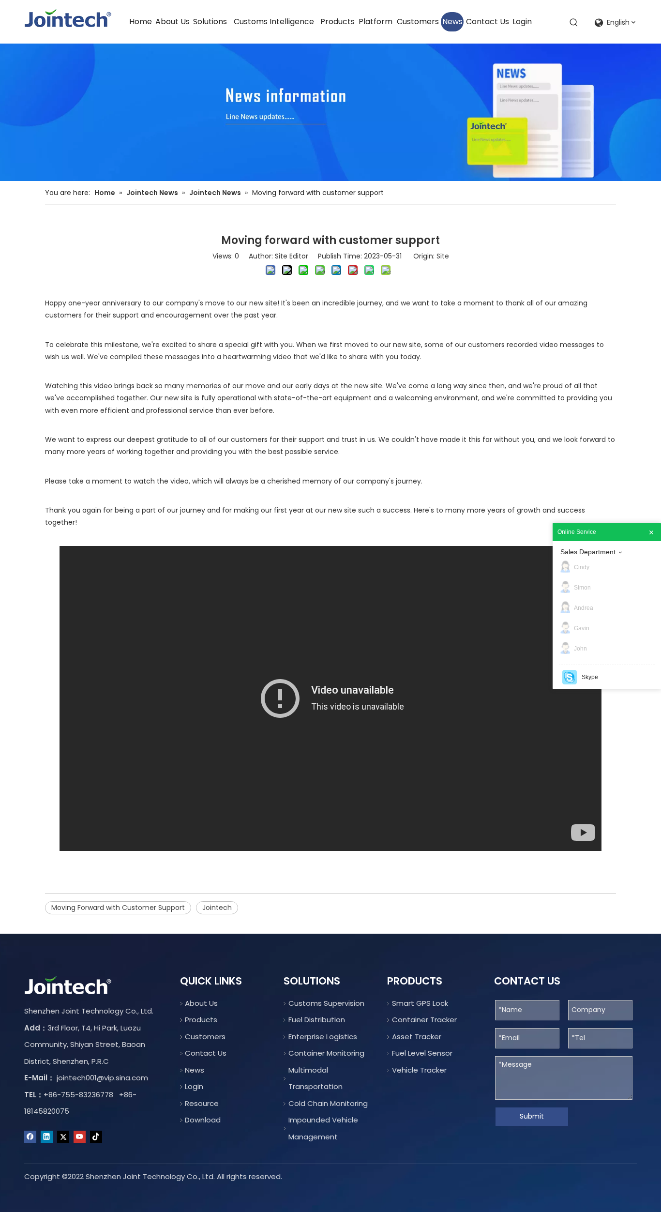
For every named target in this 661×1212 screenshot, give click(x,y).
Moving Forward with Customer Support (118, 907)
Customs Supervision (326, 1003)
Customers (205, 1036)
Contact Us (205, 1053)
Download (203, 1120)
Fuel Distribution (316, 1020)
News (194, 1070)
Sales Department (588, 552)
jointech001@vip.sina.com (102, 1078)
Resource (202, 1103)
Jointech (217, 907)
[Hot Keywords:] (574, 22)
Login (194, 1086)
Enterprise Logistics (322, 1036)
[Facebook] (30, 1137)
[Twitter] (63, 1137)
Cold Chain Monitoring (328, 1103)
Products (201, 1020)
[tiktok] (96, 1137)
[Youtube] (80, 1137)
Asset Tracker (416, 1036)
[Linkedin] (47, 1137)
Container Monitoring (326, 1053)
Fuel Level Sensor (422, 1053)
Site (442, 256)
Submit (532, 1116)
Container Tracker (424, 1020)
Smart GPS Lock (420, 1003)
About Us (201, 1003)
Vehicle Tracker (419, 1070)
